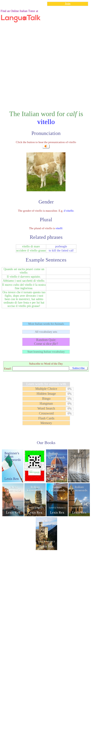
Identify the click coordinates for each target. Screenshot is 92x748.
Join (67, 4)
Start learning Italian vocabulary (46, 351)
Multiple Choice (46, 388)
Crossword (46, 413)
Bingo (46, 398)
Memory (46, 423)
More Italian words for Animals (46, 323)
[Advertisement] (46, 55)
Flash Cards (46, 418)
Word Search (46, 408)
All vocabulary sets (46, 331)
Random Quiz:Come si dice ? (46, 342)
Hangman (46, 403)
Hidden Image (46, 393)
